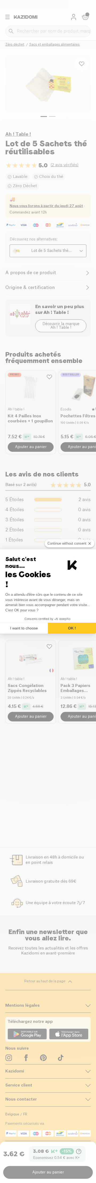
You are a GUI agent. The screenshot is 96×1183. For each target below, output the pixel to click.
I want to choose (24, 628)
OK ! (72, 628)
